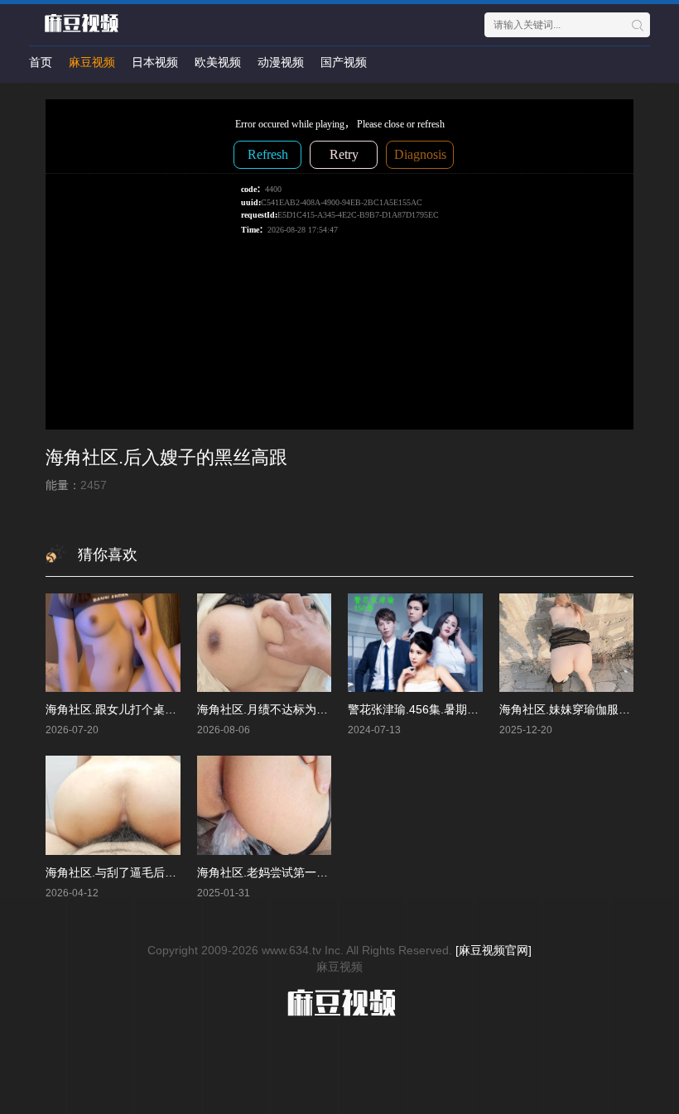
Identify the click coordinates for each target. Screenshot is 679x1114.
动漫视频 (281, 62)
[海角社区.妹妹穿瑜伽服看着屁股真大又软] (566, 642)
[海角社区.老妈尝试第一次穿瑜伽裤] (264, 805)
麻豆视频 (92, 62)
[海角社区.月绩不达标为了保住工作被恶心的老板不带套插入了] (264, 642)
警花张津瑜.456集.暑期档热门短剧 (436, 709)
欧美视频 (218, 62)
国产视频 (343, 62)
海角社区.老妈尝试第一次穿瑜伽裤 (285, 872)
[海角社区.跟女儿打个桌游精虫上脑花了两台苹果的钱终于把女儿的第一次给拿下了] (113, 642)
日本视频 (155, 62)
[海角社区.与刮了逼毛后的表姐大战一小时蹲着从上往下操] (113, 805)
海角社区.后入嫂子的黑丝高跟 (166, 457)
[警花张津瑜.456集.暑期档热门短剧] (415, 642)
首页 (40, 62)
